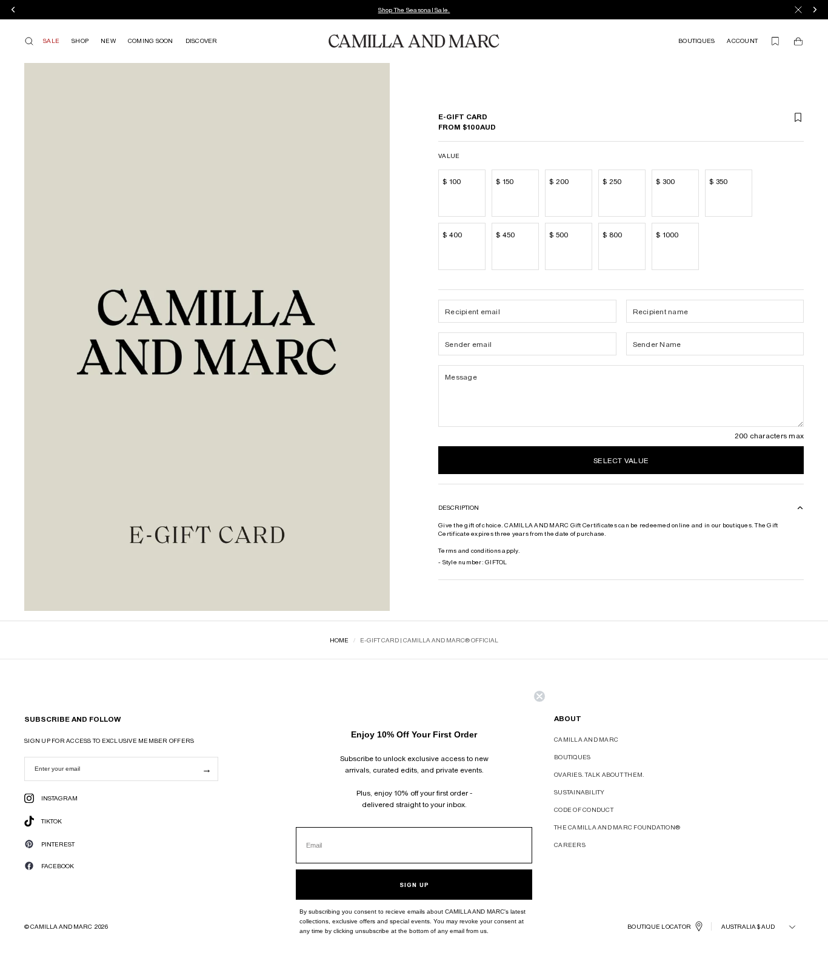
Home (339, 640)
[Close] (798, 9)
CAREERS (570, 844)
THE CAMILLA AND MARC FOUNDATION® (617, 827)
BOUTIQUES (572, 756)
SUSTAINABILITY (579, 792)
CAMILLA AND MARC (586, 739)
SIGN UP (414, 884)
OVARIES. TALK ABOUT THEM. (599, 774)
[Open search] (29, 41)
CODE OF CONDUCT (583, 809)
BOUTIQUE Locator (659, 926)
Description (458, 508)
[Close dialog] (539, 696)
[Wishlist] (775, 41)
